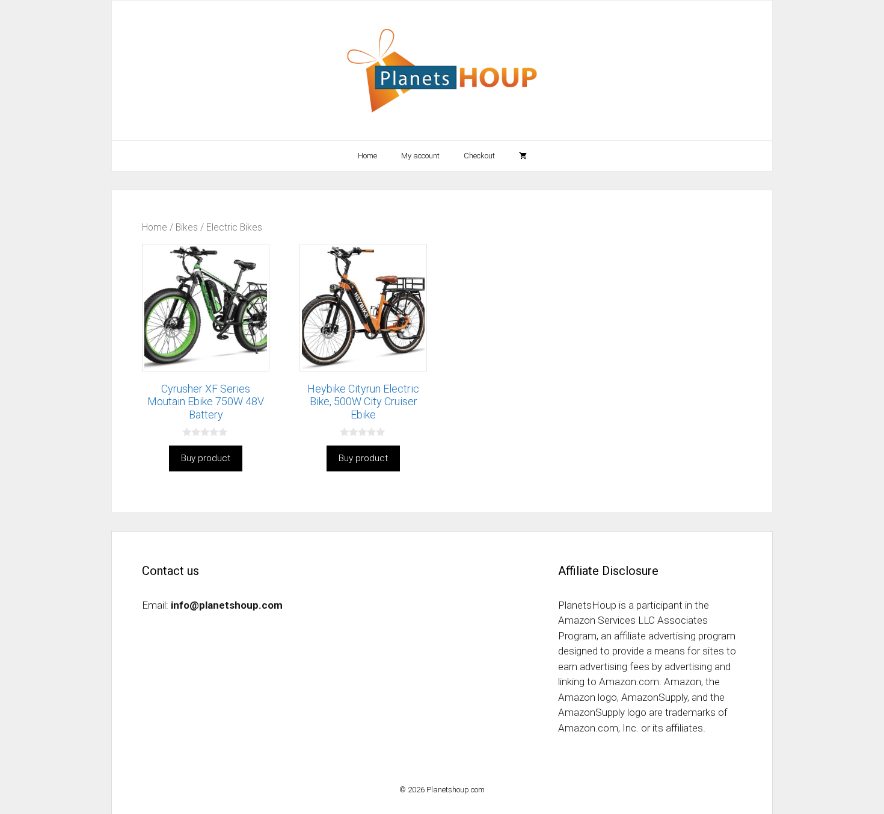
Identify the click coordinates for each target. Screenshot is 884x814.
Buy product (205, 458)
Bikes (187, 227)
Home (367, 155)
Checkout (479, 155)
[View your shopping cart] (523, 156)
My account (420, 155)
